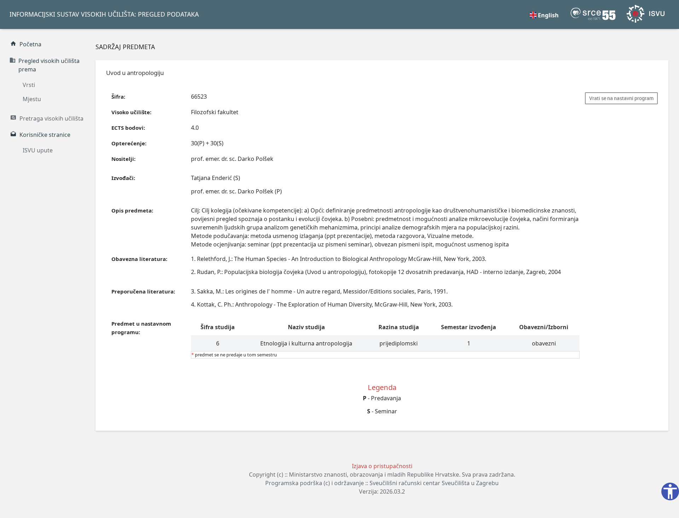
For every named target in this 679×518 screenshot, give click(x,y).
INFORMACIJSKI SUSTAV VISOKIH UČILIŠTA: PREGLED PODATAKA (104, 14)
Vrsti (29, 85)
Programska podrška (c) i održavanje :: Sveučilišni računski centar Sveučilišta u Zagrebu (382, 483)
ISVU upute (38, 150)
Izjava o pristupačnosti (382, 466)
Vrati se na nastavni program (621, 98)
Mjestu (32, 99)
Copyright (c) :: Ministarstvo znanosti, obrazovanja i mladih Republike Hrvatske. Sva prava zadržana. (382, 474)
